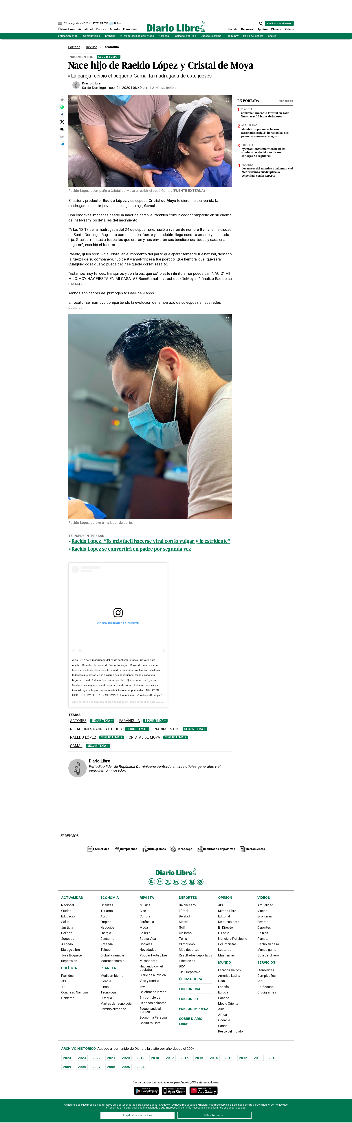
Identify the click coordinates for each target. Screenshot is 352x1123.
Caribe (223, 1026)
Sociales (146, 944)
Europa (223, 992)
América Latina (229, 976)
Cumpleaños (266, 976)
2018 (155, 1058)
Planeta (276, 29)
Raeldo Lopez (116, 701)
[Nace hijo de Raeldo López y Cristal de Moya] (62, 107)
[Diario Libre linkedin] (176, 882)
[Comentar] (62, 129)
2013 (228, 1058)
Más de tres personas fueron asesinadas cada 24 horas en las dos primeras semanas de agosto (265, 133)
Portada (74, 47)
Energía (105, 933)
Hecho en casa (268, 944)
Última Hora (66, 29)
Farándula (129, 721)
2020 (126, 1058)
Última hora (190, 979)
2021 (111, 1058)
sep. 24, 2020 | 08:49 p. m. (129, 88)
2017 (170, 1058)
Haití (221, 981)
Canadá (223, 998)
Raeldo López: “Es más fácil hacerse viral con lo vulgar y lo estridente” (151, 541)
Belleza (145, 933)
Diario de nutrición (153, 975)
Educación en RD (68, 36)
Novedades (148, 950)
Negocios (107, 927)
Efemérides (265, 970)
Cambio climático (113, 1009)
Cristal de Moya (144, 737)
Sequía (272, 36)
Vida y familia (149, 981)
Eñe (142, 986)
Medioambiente (111, 976)
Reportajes (69, 961)
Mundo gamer (267, 950)
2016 (184, 1058)
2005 (126, 1067)
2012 (243, 1058)
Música (145, 905)
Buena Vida (148, 939)
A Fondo (67, 944)
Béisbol (184, 916)
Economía (130, 29)
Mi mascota (148, 961)
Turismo (106, 911)
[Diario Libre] (176, 26)
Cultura (145, 916)
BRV (182, 966)
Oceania (224, 1020)
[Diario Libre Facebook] (151, 881)
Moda (144, 927)
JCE (64, 981)
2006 (111, 1067)
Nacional (67, 905)
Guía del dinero (268, 955)
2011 (258, 1058)
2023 (82, 1058)
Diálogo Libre (70, 950)
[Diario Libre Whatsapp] (200, 882)
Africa (222, 1015)
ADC (221, 905)
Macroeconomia (112, 961)
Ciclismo (185, 933)
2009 (67, 1067)
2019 (140, 1058)
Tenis (183, 939)
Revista (232, 29)
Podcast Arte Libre (153, 955)
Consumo (107, 939)
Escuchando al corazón (150, 1010)
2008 (82, 1067)
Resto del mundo (230, 1031)
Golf (182, 927)
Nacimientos (166, 729)
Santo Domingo (94, 88)
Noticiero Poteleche (232, 939)
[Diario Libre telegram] (184, 882)
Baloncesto (187, 905)
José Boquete (71, 955)
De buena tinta (228, 922)
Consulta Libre (150, 1023)
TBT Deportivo (189, 972)
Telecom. (107, 950)
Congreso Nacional (75, 992)
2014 (214, 1058)
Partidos (67, 976)
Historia (106, 998)
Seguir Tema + (108, 56)
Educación (68, 916)
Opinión (262, 29)
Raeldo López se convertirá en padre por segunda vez (131, 549)
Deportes (247, 29)
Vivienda (106, 944)
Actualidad (85, 29)
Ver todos (286, 101)
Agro (103, 916)
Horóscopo (265, 987)
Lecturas (224, 950)
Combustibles (91, 36)
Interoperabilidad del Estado (137, 36)
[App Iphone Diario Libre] (174, 1091)
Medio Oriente (228, 1003)
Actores (78, 721)
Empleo (105, 922)
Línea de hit (187, 961)
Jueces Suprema (211, 36)
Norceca (164, 36)
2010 (272, 1058)
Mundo (115, 29)
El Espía (223, 933)
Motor (183, 922)
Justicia (67, 927)
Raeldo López (83, 737)
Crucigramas (266, 992)
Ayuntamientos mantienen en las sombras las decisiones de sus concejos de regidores (263, 153)
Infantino (109, 36)
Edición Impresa (193, 1009)
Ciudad (66, 911)
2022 (96, 1058)
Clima (104, 987)
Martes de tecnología (116, 1003)
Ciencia (105, 981)
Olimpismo (187, 944)
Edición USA (189, 989)
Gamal (76, 746)
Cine (143, 911)
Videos (289, 29)
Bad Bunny (232, 36)
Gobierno (67, 998)
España (223, 987)
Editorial (224, 916)
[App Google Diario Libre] (146, 1091)
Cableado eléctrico (185, 36)
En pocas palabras (153, 1003)
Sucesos (67, 939)
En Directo (225, 927)
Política (101, 29)
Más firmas (226, 955)
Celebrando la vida (153, 992)
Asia (221, 1009)
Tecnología (108, 992)
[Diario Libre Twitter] (168, 882)
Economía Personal (154, 1017)
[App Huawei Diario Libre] (203, 1091)
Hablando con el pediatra (151, 968)
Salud (65, 922)
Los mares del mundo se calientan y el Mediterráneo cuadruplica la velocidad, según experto (267, 172)
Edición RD (188, 999)
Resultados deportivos (195, 955)
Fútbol (183, 911)
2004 (140, 1067)
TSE (64, 987)
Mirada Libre (227, 911)
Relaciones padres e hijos (96, 729)
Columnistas (227, 944)
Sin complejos (150, 997)
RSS (260, 981)
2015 (199, 1058)
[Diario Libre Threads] (192, 882)
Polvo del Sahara (253, 36)
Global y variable (112, 955)
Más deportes (189, 950)
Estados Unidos (229, 970)
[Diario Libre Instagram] (160, 881)
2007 (96, 1067)
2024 (67, 1058)
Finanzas (106, 905)
